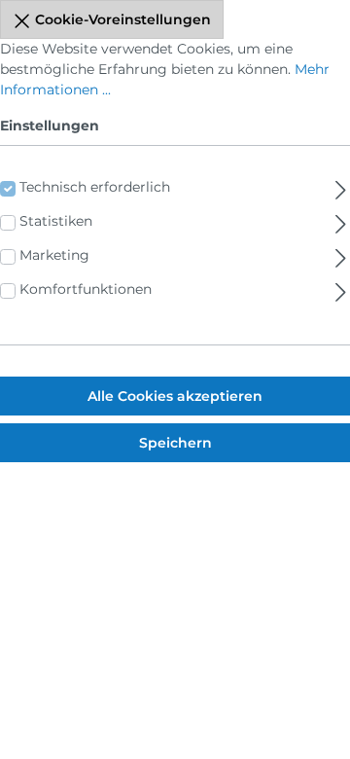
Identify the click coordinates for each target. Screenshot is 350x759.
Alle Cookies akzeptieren (175, 396)
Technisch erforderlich (94, 187)
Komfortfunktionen (85, 289)
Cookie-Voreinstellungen (121, 19)
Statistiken (55, 221)
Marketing (54, 255)
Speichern (175, 443)
